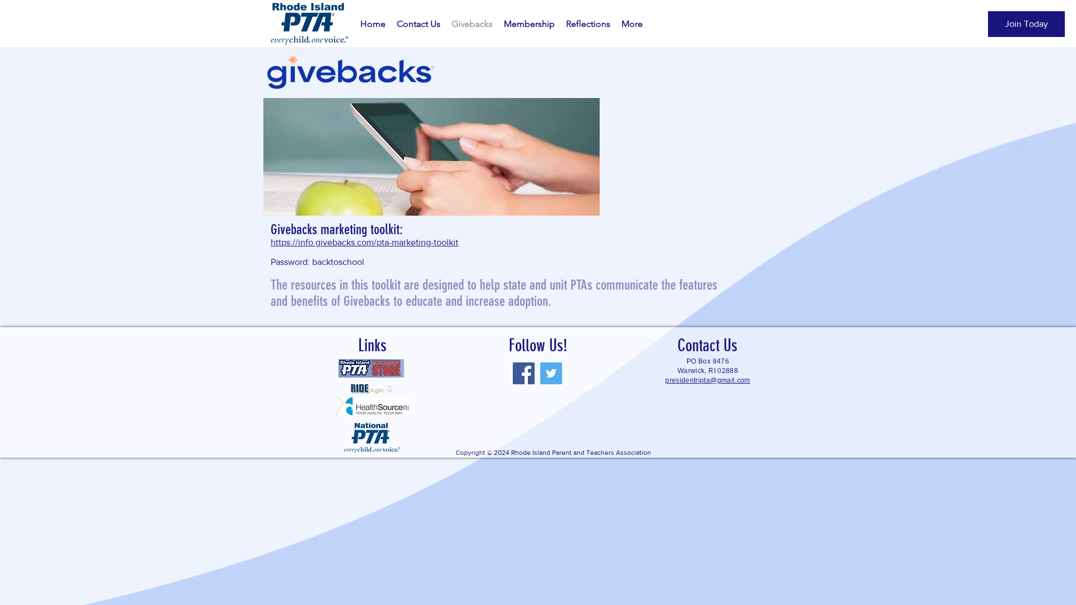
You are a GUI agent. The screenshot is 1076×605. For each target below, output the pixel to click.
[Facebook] (524, 373)
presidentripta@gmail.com (707, 380)
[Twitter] (551, 373)
